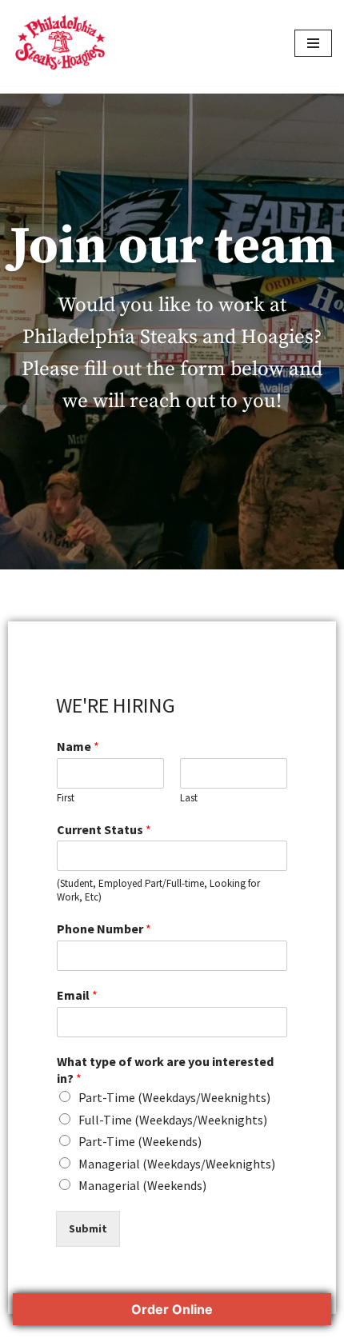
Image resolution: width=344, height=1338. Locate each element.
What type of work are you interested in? (165, 1069)
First (65, 798)
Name (78, 746)
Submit (88, 1228)
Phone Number (104, 929)
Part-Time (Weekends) (140, 1141)
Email (77, 995)
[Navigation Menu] (313, 43)
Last (189, 798)
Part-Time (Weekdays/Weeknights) (174, 1097)
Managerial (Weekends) (142, 1185)
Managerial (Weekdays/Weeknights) (176, 1164)
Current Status (104, 829)
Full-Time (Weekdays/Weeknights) (172, 1120)
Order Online (172, 1309)
